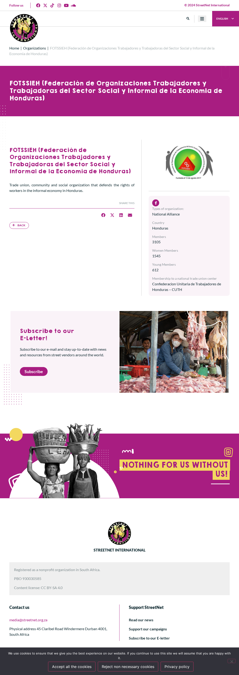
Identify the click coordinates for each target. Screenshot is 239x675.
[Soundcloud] (73, 5)
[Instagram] (59, 5)
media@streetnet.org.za (28, 620)
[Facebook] (38, 5)
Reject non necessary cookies (128, 666)
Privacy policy (177, 666)
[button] (188, 19)
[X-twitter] (45, 5)
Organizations (34, 48)
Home (14, 48)
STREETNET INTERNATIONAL (119, 550)
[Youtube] (66, 5)
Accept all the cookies (71, 666)
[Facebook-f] (155, 202)
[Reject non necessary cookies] (231, 661)
